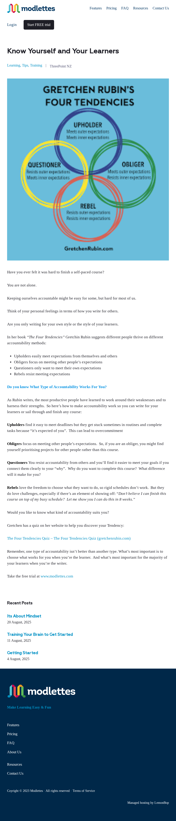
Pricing (12, 734)
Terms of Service (84, 791)
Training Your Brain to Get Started (40, 635)
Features (13, 725)
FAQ (10, 743)
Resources (14, 764)
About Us (14, 752)
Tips (25, 65)
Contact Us (15, 773)
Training (36, 65)
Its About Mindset (24, 616)
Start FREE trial (38, 25)
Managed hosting (138, 802)
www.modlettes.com (57, 576)
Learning (13, 65)
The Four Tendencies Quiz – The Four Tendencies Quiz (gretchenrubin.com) (69, 538)
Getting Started (22, 653)
